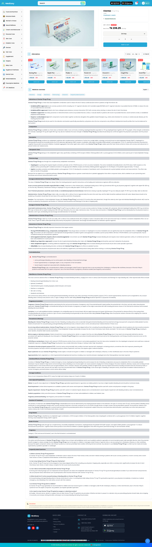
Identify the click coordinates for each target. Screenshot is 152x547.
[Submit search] (82, 3)
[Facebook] (29, 528)
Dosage (39, 94)
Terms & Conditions (58, 524)
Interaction (65, 94)
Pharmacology (56, 94)
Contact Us (56, 529)
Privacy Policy (57, 521)
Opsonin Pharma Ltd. (110, 18)
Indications (32, 94)
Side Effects (47, 94)
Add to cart (125, 44)
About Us (55, 519)
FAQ (54, 527)
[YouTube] (33, 528)
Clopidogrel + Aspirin (109, 15)
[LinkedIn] (37, 528)
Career (55, 532)
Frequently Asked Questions (77, 94)
